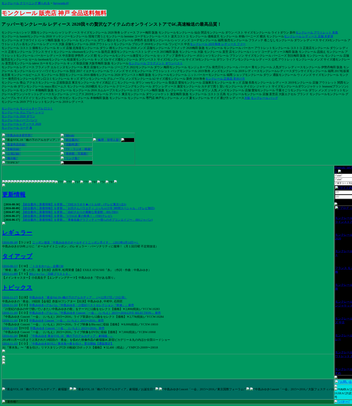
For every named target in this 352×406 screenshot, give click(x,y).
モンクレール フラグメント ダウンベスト (156, 63)
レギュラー (17, 232)
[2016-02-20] (10, 335)
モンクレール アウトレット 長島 (317, 32)
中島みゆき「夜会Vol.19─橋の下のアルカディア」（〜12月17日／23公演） (78, 297)
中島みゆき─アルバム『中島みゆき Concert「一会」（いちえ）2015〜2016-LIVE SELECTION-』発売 (95, 312)
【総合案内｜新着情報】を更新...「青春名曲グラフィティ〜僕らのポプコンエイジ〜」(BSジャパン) (87, 219)
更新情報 (14, 194)
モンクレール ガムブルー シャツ (22, 112)
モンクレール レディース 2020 (21, 124)
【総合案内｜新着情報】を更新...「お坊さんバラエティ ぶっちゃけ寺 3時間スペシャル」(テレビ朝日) (88, 208)
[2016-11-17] (10, 297)
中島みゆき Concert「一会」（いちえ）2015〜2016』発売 (66, 320)
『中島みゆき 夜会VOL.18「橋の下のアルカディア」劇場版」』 (71, 335)
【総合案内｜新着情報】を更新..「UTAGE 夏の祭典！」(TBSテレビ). (67, 215)
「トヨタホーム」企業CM (46, 266)
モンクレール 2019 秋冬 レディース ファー (218, 44)
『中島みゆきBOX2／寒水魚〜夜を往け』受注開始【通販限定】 (71, 343)
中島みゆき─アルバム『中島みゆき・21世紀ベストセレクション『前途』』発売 (81, 305)
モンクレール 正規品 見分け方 (225, 78)
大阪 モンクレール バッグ (261, 97)
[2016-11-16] (10, 305)
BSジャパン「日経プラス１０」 (50, 273)
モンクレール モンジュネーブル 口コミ (27, 108)
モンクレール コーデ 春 (16, 127)
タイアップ (17, 256)
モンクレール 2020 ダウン (18, 116)
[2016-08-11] (10, 266)
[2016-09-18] (10, 242)
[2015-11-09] (10, 273)
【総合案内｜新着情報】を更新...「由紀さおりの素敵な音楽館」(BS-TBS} (70, 212)
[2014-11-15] (10, 343)
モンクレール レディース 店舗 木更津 (308, 36)
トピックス (17, 287)
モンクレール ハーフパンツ (19, 120)
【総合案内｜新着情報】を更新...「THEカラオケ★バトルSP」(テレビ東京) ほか (74, 204)
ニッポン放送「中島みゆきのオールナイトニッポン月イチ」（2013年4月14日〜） (85, 242)
